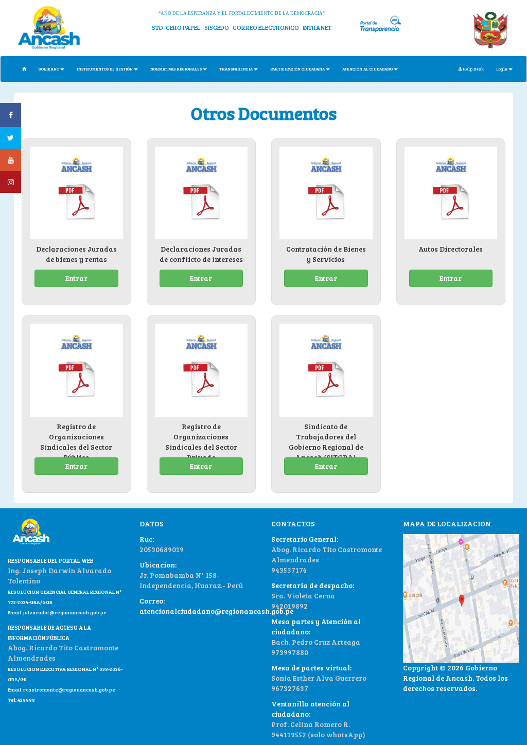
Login (501, 69)
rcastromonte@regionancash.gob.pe (69, 689)
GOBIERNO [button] (49, 69)
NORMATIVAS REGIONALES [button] (176, 69)
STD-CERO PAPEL (176, 27)
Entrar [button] (76, 278)
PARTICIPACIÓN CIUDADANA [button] (297, 69)
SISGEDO (216, 27)
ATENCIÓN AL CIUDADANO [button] (367, 69)
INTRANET (317, 27)
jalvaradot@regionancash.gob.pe (64, 612)
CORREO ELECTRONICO (266, 27)
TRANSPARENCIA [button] (236, 69)
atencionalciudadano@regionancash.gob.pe (216, 611)
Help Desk (473, 69)
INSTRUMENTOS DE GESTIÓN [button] (105, 69)
